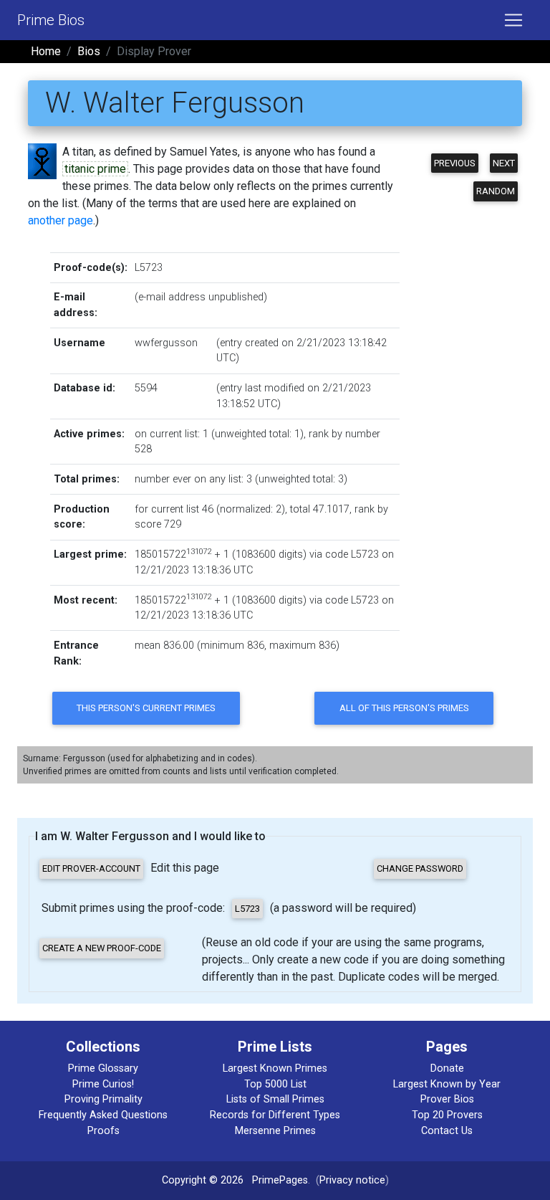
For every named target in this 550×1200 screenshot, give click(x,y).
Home (46, 51)
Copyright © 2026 (202, 1180)
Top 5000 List (275, 1084)
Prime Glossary (103, 1068)
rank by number (344, 434)
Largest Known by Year (447, 1084)
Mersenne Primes (275, 1131)
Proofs (103, 1131)
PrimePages (280, 1180)
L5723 (149, 268)
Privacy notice (352, 1180)
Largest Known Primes (275, 1068)
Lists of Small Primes (275, 1099)
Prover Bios (447, 1099)
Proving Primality (103, 1099)
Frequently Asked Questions (103, 1115)
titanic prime (95, 169)
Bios (88, 51)
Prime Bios (51, 20)
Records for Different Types (275, 1115)
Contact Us (447, 1131)
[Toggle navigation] (513, 20)
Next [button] (504, 163)
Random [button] (495, 191)
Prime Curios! (103, 1084)
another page (60, 220)
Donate (447, 1068)
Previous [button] (455, 163)
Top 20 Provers (447, 1115)
